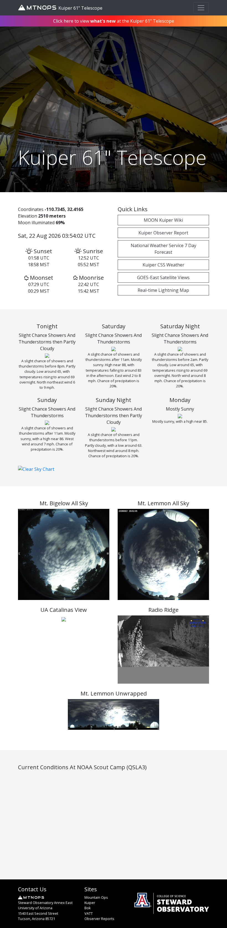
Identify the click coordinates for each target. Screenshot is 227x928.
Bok (87, 907)
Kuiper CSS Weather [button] (163, 265)
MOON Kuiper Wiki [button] (163, 220)
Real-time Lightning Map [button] (163, 290)
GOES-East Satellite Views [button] (163, 277)
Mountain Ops (96, 897)
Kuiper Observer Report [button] (163, 233)
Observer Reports (99, 918)
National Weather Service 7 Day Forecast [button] (163, 248)
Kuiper (89, 902)
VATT (88, 913)
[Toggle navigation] (201, 7)
